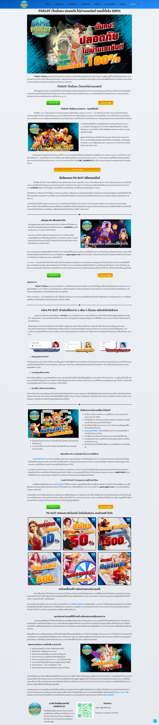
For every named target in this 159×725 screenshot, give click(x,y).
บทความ (132, 4)
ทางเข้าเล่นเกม (72, 4)
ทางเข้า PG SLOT (36, 459)
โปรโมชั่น (97, 4)
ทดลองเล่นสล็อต (110, 4)
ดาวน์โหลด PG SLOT (77, 604)
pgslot (42, 113)
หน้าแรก (48, 4)
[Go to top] (155, 721)
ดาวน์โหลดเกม (85, 4)
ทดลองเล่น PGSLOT (92, 430)
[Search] (138, 4)
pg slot (64, 96)
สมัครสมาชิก (59, 4)
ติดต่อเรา (123, 4)
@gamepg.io (121, 692)
